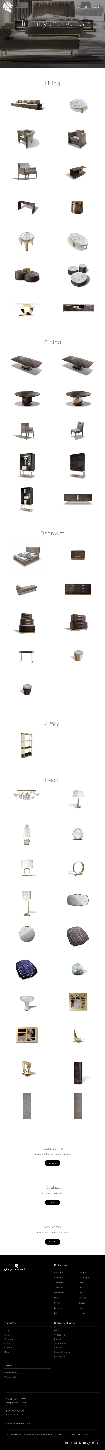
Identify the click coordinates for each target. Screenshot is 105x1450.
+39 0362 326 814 (16, 1414)
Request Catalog (62, 1352)
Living (7, 1330)
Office (7, 1343)
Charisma (58, 1282)
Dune (56, 1298)
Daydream (59, 1292)
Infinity (57, 1303)
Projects (58, 1339)
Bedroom (9, 1339)
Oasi (81, 1282)
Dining (7, 1335)
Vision (82, 1308)
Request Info (60, 1356)
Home (57, 1330)
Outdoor (8, 1347)
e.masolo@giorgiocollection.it (20, 1423)
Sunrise (82, 1298)
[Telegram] (97, 1442)
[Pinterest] (79, 1442)
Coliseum (58, 1287)
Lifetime (58, 1308)
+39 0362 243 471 (16, 1411)
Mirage (82, 1272)
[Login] (87, 7)
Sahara (82, 1292)
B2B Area (58, 1347)
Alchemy (58, 1277)
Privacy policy (10, 1377)
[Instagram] (71, 1442)
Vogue (82, 1313)
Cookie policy (10, 1372)
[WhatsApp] (75, 1442)
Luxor (56, 1313)
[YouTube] (84, 1442)
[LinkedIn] (93, 1442)
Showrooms (60, 1343)
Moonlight (84, 1277)
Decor (7, 1352)
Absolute (58, 1272)
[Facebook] (66, 1442)
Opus (81, 1287)
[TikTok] (88, 1442)
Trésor (82, 1303)
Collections (59, 1335)
